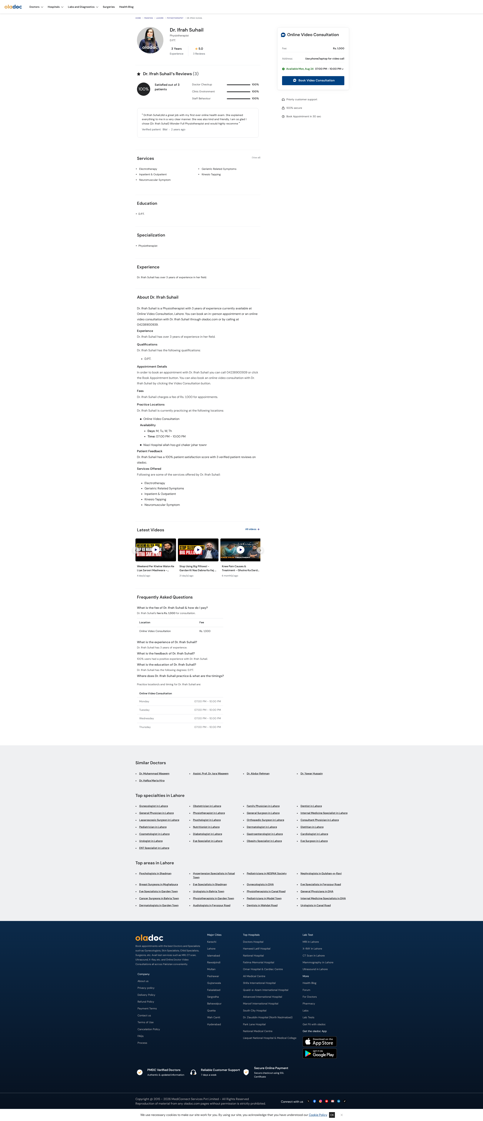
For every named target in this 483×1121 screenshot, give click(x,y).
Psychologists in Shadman (155, 873)
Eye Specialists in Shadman (210, 884)
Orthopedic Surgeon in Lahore (265, 820)
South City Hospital (254, 1010)
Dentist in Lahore (311, 806)
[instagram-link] (321, 1101)
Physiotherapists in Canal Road (266, 891)
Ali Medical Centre (254, 976)
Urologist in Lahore (151, 841)
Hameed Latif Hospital (256, 948)
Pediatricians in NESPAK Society (267, 873)
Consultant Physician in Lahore (320, 820)
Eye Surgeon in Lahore (314, 841)
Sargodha (213, 996)
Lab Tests (308, 1017)
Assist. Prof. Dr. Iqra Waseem (210, 773)
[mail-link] (333, 1101)
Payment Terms (147, 1008)
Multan (211, 969)
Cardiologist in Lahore (314, 834)
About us (143, 981)
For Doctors (310, 996)
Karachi (211, 941)
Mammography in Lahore (318, 962)
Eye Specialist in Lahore (207, 841)
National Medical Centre (257, 1031)
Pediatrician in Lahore (153, 827)
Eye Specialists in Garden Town (158, 891)
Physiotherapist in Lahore (209, 813)
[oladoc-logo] (13, 7)
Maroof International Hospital (260, 1003)
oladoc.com (192, 1104)
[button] (313, 68)
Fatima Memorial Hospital (258, 962)
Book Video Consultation (316, 80)
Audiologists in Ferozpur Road (211, 905)
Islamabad (213, 955)
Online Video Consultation (313, 34)
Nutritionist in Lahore (206, 827)
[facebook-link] (314, 1101)
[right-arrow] (260, 550)
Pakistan (148, 18)
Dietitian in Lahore (312, 827)
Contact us (144, 1015)
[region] (197, 558)
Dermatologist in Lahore (262, 827)
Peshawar (213, 976)
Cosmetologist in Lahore (154, 834)
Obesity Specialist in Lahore (264, 841)
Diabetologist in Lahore (207, 834)
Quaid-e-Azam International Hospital (265, 990)
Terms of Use (146, 1022)
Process (142, 1043)
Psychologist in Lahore (207, 820)
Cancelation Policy (149, 1029)
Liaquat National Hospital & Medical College (269, 1038)
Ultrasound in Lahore (315, 969)
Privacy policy (146, 988)
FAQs (141, 1036)
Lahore (160, 18)
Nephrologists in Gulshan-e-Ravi (321, 873)
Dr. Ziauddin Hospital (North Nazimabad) (267, 1017)
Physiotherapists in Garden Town (213, 898)
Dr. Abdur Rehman (258, 773)
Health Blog (309, 983)
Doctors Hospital (253, 941)
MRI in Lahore (311, 941)
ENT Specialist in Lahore (154, 848)
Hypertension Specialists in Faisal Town (214, 875)
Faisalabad (213, 990)
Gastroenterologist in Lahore (265, 834)
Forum (306, 990)
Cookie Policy (318, 1115)
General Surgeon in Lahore (263, 813)
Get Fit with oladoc (314, 1024)
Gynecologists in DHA (260, 884)
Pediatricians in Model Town (264, 898)
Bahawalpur (214, 1003)
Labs (305, 1010)
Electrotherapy (148, 169)
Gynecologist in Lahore (153, 806)
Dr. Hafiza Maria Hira (152, 780)
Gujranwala (214, 983)
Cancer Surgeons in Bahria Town (159, 898)
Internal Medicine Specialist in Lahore (324, 813)
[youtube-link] (327, 1101)
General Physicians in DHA (317, 891)
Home (138, 18)
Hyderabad (214, 1024)
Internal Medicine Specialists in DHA (323, 898)
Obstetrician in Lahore (207, 806)
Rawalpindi (213, 962)
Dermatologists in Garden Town (158, 905)
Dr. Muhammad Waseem (154, 773)
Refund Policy (146, 1001)
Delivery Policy (146, 995)
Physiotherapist (175, 18)
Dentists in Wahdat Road (262, 905)
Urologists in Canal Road (316, 905)
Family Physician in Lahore (263, 806)
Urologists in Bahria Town (208, 891)
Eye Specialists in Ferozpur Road (321, 884)
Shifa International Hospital (259, 983)
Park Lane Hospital (254, 1024)
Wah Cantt (213, 1017)
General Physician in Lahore (156, 813)
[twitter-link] (308, 1101)
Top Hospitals (251, 934)
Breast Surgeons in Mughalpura (158, 884)
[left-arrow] (135, 550)
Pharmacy (309, 1003)
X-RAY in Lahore (312, 948)
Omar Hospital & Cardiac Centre (263, 969)
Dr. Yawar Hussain (312, 773)
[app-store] (320, 1042)
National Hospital (253, 955)
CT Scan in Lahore (314, 955)
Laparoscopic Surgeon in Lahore (159, 820)
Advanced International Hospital (262, 996)
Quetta (211, 1010)
